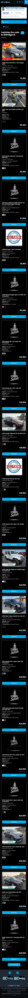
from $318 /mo (22, 863)
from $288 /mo (22, 679)
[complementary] (23, 993)
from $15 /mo (22, 127)
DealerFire (4, 990)
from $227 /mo (22, 450)
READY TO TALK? (15, 986)
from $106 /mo (22, 313)
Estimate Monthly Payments (18, 81)
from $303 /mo (22, 726)
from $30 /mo (22, 174)
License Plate (18, 12)
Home (2, 6)
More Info (14, 84)
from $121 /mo (22, 359)
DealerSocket (14, 990)
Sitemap (14, 995)
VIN (12, 12)
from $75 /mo (22, 266)
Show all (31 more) (14, 967)
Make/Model (6, 12)
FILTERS (7, 27)
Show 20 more (14, 964)
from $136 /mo (22, 405)
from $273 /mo (22, 541)
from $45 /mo (22, 221)
